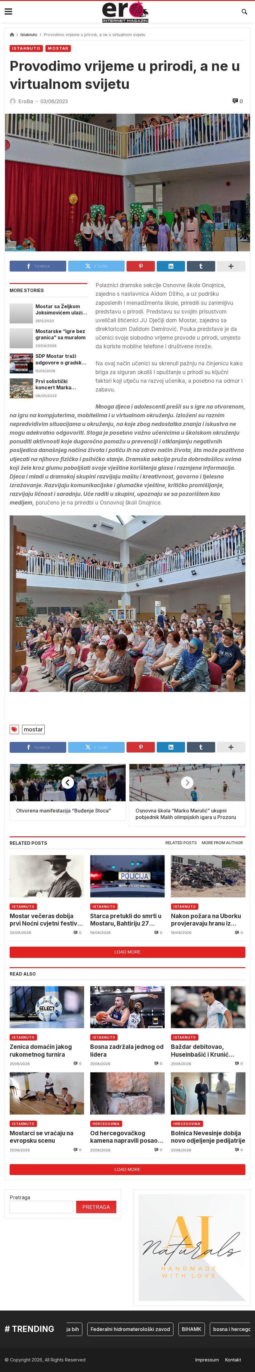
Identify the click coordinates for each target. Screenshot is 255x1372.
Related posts (181, 842)
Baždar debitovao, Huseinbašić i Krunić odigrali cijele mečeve (202, 1051)
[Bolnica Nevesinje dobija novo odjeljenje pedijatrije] (208, 1093)
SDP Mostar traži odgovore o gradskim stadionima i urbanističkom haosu (61, 359)
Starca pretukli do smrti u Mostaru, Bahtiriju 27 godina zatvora (125, 920)
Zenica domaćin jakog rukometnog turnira (41, 1050)
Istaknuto (29, 34)
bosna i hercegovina (220, 1329)
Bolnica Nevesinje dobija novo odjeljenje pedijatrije (208, 1137)
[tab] (181, 843)
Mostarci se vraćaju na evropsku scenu (41, 1137)
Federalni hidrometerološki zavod (114, 1329)
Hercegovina (106, 1124)
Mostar (58, 48)
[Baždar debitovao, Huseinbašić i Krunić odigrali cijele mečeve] (208, 1007)
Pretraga (20, 1197)
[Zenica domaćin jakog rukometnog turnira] (47, 1007)
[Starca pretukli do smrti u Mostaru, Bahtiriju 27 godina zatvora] (127, 876)
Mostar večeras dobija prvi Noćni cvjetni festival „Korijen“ (46, 920)
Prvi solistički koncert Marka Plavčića (53, 384)
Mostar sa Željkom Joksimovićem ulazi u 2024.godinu (61, 310)
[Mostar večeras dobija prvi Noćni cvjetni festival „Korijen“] (47, 876)
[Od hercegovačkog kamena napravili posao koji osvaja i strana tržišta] (127, 1093)
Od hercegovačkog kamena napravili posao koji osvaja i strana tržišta (126, 1137)
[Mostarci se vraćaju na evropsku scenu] (47, 1093)
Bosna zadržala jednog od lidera (127, 1050)
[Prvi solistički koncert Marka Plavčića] (21, 388)
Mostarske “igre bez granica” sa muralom (60, 334)
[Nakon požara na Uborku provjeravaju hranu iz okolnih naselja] (208, 876)
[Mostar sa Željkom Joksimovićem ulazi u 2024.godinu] (21, 313)
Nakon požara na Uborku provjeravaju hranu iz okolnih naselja (206, 920)
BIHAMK (175, 1329)
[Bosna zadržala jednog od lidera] (127, 1007)
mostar (33, 729)
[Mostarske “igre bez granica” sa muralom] (21, 338)
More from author (222, 842)
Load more (127, 951)
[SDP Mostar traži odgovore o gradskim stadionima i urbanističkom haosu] (21, 363)
